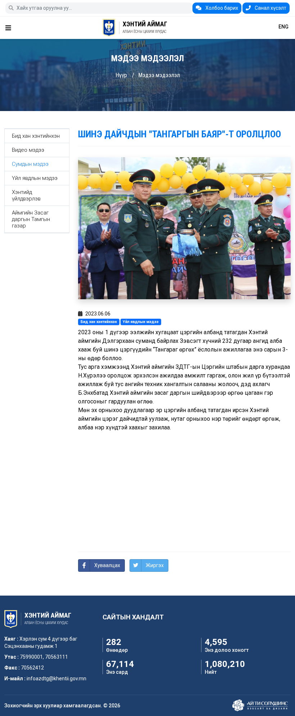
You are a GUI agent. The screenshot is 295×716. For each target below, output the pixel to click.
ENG (283, 27)
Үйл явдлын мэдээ (35, 178)
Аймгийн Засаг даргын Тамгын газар (31, 219)
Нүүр (121, 75)
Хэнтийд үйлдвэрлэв (26, 195)
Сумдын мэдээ (30, 164)
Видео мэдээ (28, 150)
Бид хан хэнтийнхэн (36, 136)
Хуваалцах (107, 565)
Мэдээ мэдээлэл (159, 75)
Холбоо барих (221, 8)
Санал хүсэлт (270, 8)
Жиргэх (155, 565)
